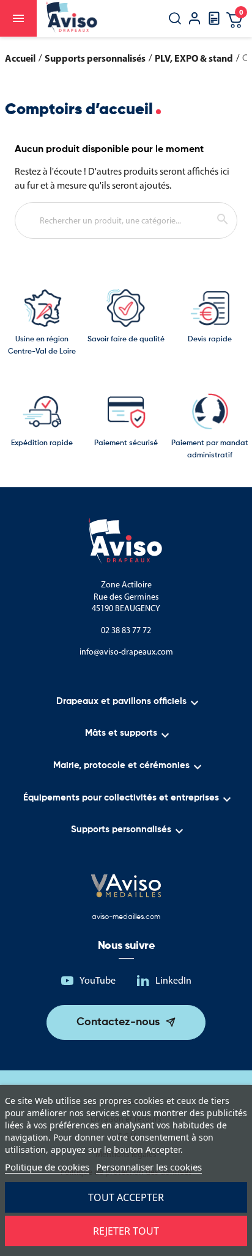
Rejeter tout (126, 1231)
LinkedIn (173, 980)
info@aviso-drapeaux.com (126, 652)
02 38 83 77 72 (126, 630)
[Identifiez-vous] (194, 20)
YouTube (98, 980)
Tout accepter (126, 1197)
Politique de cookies (47, 1167)
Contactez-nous (118, 1022)
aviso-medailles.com (126, 917)
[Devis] (214, 22)
